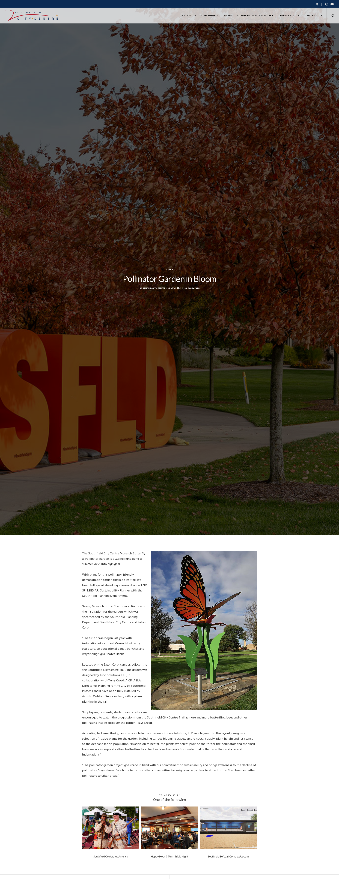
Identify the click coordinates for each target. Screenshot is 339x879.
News (169, 269)
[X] (317, 4)
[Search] (331, 15)
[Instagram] (326, 4)
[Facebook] (322, 4)
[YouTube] (332, 4)
